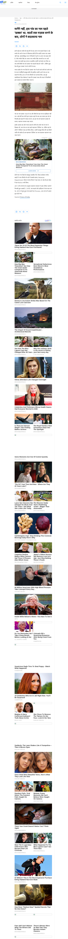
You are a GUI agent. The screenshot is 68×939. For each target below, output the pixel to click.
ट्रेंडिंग (11, 2)
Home (16, 18)
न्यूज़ (20, 18)
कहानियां (20, 2)
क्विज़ (28, 2)
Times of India (25, 197)
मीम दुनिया (37, 2)
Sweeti (17, 42)
